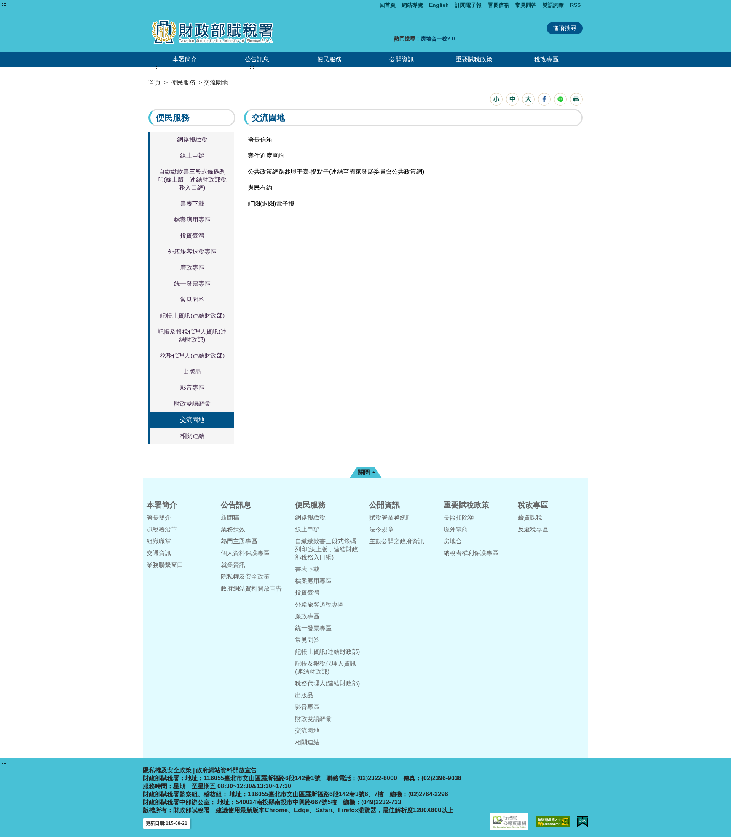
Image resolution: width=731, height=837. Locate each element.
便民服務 (329, 59)
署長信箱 (498, 5)
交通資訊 (159, 553)
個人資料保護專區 (245, 553)
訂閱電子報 (468, 5)
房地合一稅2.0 (438, 38)
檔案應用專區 (192, 219)
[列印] (576, 99)
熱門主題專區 (239, 541)
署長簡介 (159, 517)
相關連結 (192, 435)
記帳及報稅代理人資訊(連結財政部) (192, 335)
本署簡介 (184, 59)
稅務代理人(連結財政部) (192, 355)
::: (4, 4)
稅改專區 (546, 59)
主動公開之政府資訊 (396, 541)
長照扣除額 (459, 517)
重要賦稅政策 (474, 59)
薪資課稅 (530, 517)
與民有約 (260, 187)
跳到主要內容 (20, 4)
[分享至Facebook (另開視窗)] (544, 99)
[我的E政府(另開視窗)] (582, 821)
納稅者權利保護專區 (471, 553)
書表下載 (192, 203)
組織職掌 (159, 541)
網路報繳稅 (192, 139)
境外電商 (456, 529)
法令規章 (381, 529)
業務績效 (233, 529)
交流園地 (192, 419)
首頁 (154, 82)
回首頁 (388, 5)
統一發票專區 (192, 283)
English (439, 5)
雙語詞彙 (553, 5)
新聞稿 (230, 517)
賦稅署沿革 (162, 529)
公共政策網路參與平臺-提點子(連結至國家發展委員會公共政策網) (336, 171)
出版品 (192, 371)
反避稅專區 (533, 529)
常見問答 (525, 5)
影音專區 (192, 387)
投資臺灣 (192, 235)
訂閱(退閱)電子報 (271, 203)
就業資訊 (233, 565)
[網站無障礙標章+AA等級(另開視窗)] (553, 821)
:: (393, 28)
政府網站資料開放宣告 (251, 588)
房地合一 (456, 541)
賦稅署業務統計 (390, 517)
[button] (496, 99)
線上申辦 (192, 155)
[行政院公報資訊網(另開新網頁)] (509, 821)
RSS (575, 5)
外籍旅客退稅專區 (192, 251)
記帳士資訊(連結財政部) (192, 315)
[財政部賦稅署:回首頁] (235, 31)
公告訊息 (257, 59)
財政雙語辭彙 (192, 403)
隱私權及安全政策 (245, 576)
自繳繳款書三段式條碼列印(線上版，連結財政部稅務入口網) (192, 179)
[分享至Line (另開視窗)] (560, 99)
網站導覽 (412, 5)
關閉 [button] (364, 472)
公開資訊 (401, 59)
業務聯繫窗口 (165, 565)
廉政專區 (192, 267)
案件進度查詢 (266, 155)
